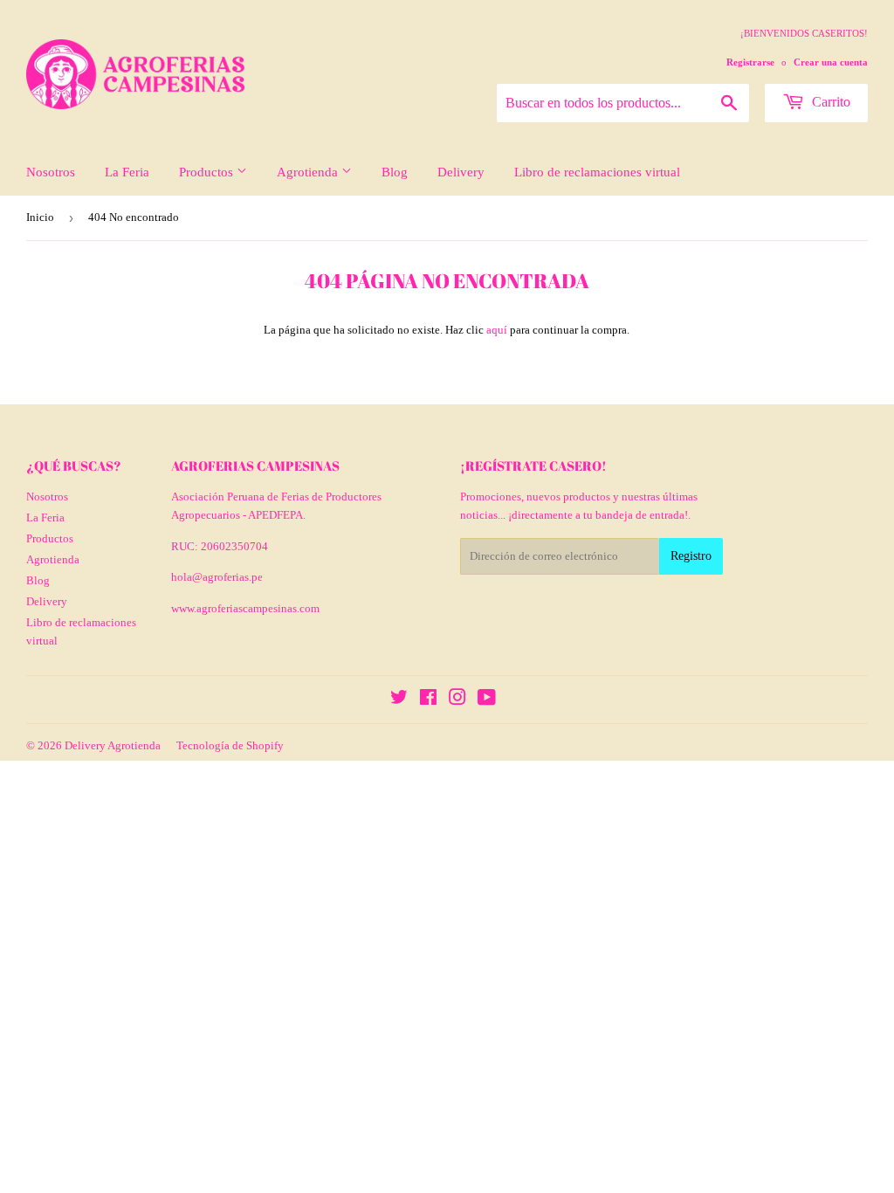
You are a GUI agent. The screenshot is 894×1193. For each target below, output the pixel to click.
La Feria (127, 172)
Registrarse (750, 62)
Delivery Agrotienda (113, 745)
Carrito (829, 101)
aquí (496, 329)
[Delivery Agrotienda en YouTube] (487, 700)
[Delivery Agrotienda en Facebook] (428, 700)
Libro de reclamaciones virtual (597, 172)
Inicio (40, 217)
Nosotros (50, 172)
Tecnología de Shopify (230, 745)
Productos (208, 172)
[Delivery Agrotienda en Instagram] (457, 700)
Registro (691, 555)
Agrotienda (309, 172)
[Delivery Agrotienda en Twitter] (399, 700)
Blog (395, 172)
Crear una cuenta (831, 62)
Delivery (461, 172)
